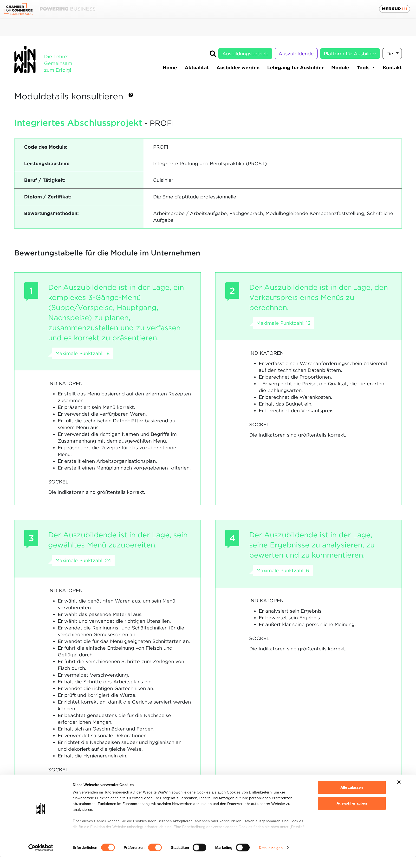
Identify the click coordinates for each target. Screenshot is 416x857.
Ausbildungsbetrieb (245, 54)
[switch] (155, 847)
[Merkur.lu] (394, 9)
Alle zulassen (351, 787)
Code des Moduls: (45, 147)
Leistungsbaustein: (46, 163)
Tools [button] (364, 67)
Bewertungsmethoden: (51, 213)
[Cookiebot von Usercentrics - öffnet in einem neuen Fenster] (41, 847)
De (390, 54)
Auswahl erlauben (352, 803)
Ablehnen (352, 819)
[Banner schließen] (399, 782)
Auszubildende (296, 54)
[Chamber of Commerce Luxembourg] (49, 9)
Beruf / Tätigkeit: (44, 180)
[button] (131, 97)
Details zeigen (271, 847)
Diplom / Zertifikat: (48, 197)
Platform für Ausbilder (350, 54)
